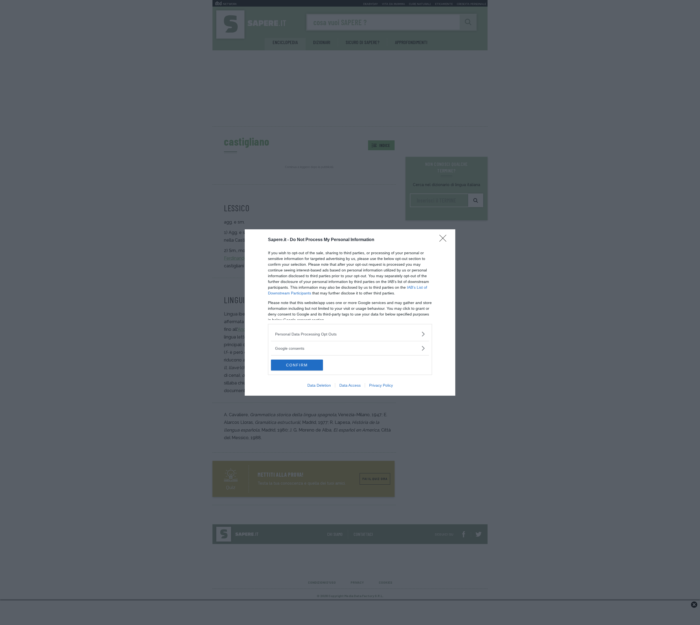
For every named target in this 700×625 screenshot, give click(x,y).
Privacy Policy (381, 385)
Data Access (350, 385)
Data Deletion (319, 385)
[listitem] (350, 334)
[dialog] (350, 312)
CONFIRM (297, 365)
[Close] (444, 240)
